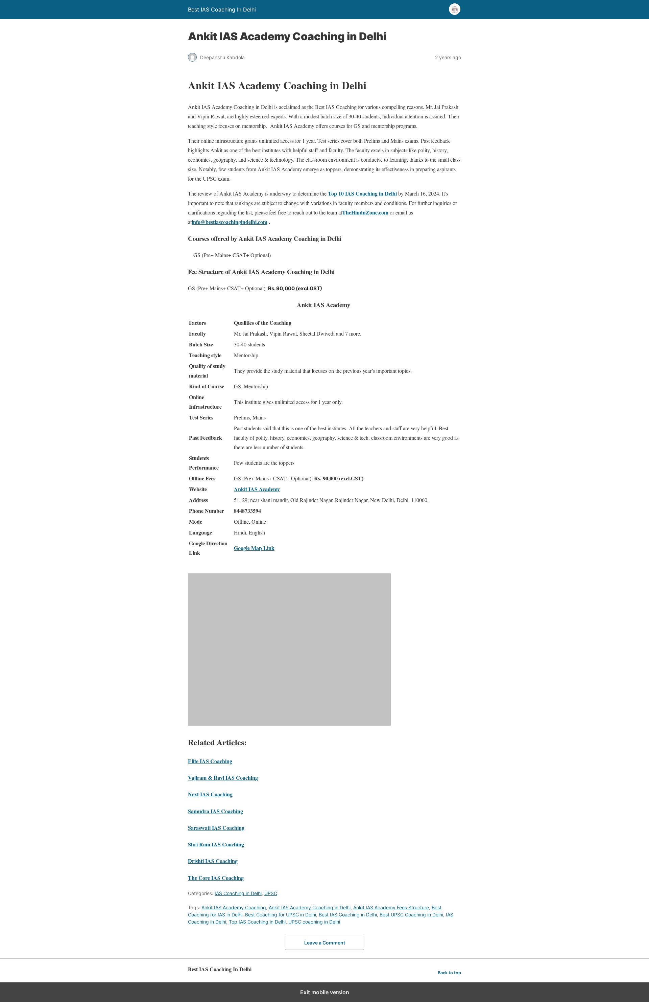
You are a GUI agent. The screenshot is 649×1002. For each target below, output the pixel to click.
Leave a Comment (324, 943)
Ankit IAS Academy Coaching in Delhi (310, 907)
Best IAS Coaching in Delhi (348, 914)
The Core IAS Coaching (216, 878)
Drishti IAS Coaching (213, 861)
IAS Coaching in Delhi (238, 893)
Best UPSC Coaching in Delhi (411, 914)
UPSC (270, 893)
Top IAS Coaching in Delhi (257, 922)
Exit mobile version (324, 992)
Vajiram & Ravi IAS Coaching (223, 777)
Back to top (449, 972)
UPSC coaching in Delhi (314, 922)
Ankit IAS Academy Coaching (233, 907)
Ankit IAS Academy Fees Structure (391, 907)
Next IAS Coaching (210, 794)
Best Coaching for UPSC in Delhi (280, 914)
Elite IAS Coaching (210, 761)
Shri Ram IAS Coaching (216, 844)
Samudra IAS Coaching (215, 811)
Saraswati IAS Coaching (216, 828)
